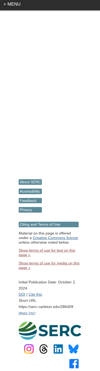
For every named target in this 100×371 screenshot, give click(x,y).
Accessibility (30, 191)
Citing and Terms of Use (40, 224)
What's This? (27, 313)
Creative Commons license (55, 238)
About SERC (30, 182)
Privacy (26, 210)
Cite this (35, 294)
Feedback (28, 200)
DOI (22, 294)
